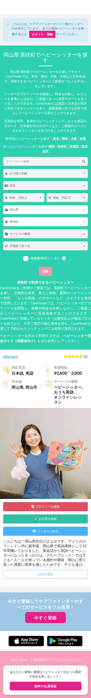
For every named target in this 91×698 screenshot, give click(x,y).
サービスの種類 (66, 381)
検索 (45, 271)
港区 (51, 146)
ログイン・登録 (42, 34)
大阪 (74, 139)
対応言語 (18, 367)
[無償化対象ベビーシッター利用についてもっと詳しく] (64, 258)
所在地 (17, 381)
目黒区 (74, 146)
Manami (10, 356)
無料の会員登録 (45, 686)
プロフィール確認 (47, 506)
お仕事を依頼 (48, 519)
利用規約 (39, 659)
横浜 (65, 139)
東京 (56, 139)
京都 (83, 139)
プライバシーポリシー (65, 659)
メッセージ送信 (47, 531)
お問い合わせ (19, 659)
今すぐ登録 (45, 617)
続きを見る (45, 574)
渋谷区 (62, 146)
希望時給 (61, 367)
